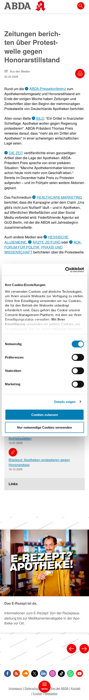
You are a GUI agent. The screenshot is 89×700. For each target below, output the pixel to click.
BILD (40, 118)
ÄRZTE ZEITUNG (46, 242)
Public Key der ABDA (55, 688)
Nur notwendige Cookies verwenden (44, 427)
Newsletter (50, 693)
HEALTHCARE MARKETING (59, 197)
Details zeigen (65, 401)
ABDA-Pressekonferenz (47, 88)
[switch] (78, 357)
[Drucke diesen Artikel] (80, 73)
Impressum (15, 688)
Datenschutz (32, 688)
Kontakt (75, 688)
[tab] (44, 484)
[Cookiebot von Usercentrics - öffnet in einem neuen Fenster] (65, 269)
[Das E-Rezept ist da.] (44, 581)
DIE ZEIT (16, 152)
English (37, 693)
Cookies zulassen (44, 415)
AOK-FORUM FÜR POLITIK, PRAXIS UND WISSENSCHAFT (43, 247)
